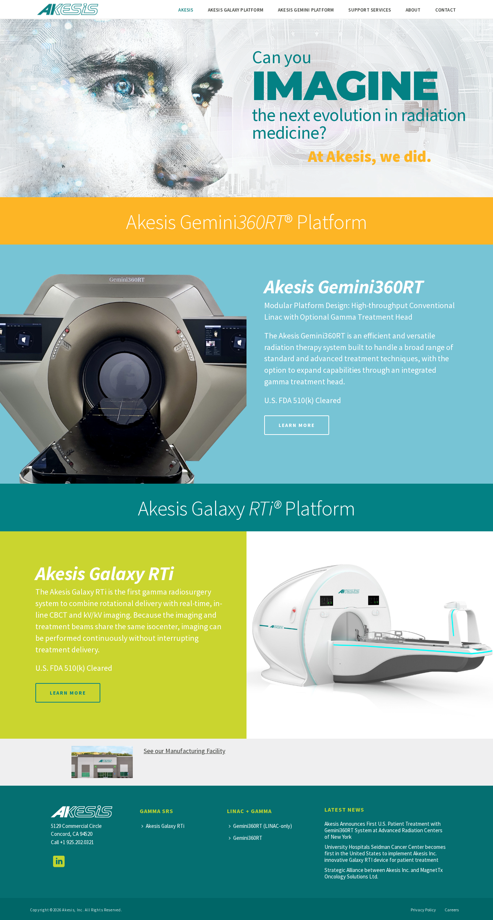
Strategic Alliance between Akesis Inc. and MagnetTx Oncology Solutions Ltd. (383, 873)
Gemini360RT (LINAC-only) (262, 825)
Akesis (185, 10)
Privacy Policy (423, 909)
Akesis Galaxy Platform (235, 10)
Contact (445, 10)
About (413, 10)
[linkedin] (59, 862)
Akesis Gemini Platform (306, 10)
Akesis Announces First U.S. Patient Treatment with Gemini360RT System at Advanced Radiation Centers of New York (383, 830)
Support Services (369, 10)
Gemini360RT (247, 837)
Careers (452, 909)
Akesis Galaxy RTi (165, 825)
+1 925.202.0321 (77, 842)
